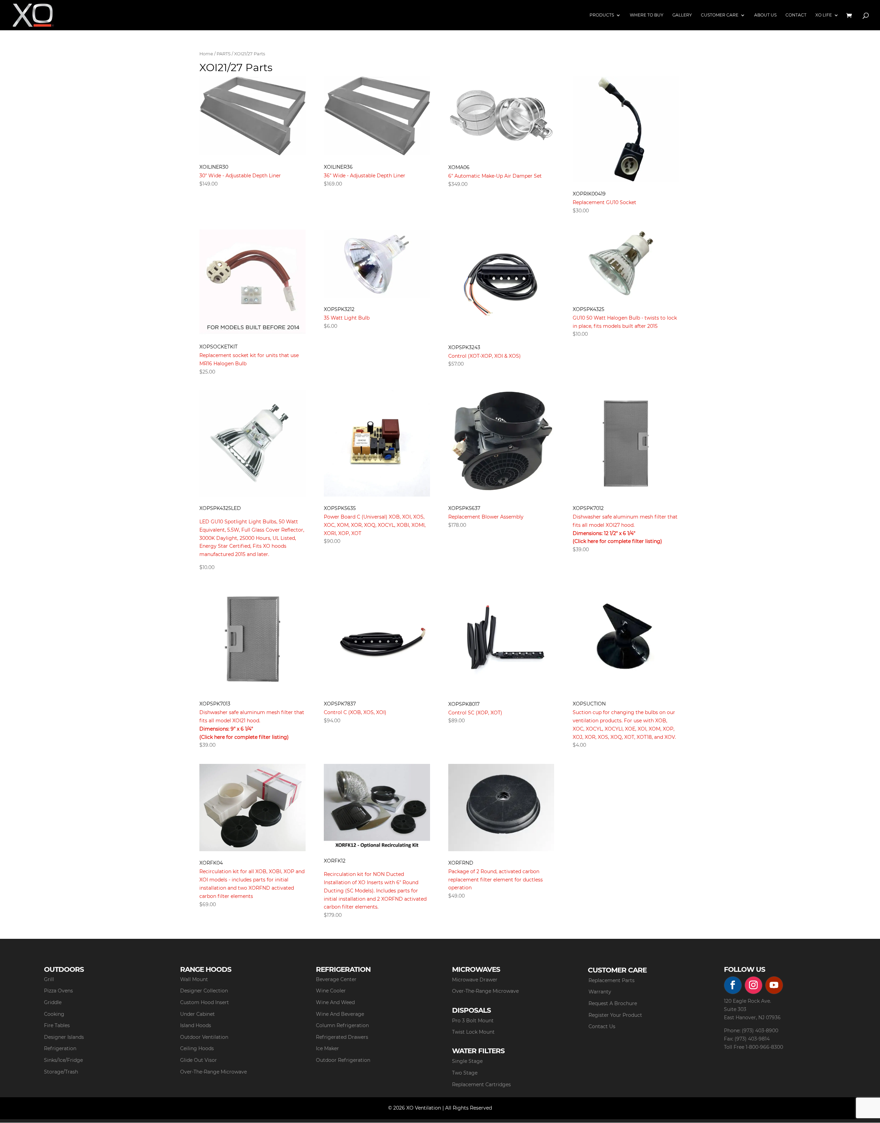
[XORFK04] (252, 807)
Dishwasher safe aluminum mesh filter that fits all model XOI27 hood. (625, 525)
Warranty (599, 992)
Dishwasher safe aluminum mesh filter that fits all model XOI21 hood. (251, 720)
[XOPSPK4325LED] (252, 443)
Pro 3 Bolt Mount (473, 1021)
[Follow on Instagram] (753, 985)
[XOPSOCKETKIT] (252, 282)
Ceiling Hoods (197, 1048)
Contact (795, 15)
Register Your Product (615, 1015)
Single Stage (467, 1061)
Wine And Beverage (340, 1014)
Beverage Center (336, 979)
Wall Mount (194, 979)
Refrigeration (60, 1048)
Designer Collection (204, 991)
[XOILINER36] (377, 115)
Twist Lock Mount (473, 1032)
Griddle (53, 1002)
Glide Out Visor (198, 1060)
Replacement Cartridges (481, 1084)
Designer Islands (64, 1037)
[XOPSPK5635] (377, 443)
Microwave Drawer (474, 980)
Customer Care (719, 15)
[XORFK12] (377, 806)
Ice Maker (327, 1048)
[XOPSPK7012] (626, 443)
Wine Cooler (331, 991)
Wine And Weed (335, 1002)
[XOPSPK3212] (377, 264)
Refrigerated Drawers (342, 1037)
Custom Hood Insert (204, 1002)
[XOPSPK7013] (252, 639)
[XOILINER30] (252, 115)
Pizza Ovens (58, 991)
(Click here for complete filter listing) (617, 541)
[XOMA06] (501, 116)
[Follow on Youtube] (774, 985)
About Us (765, 15)
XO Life (823, 15)
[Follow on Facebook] (733, 985)
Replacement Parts (611, 980)
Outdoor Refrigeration (343, 1060)
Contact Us (601, 1026)
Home (206, 53)
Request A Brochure (612, 1003)
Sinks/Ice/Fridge (63, 1060)
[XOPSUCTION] (626, 639)
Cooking (54, 1014)
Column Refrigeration (342, 1025)
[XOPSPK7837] (377, 639)
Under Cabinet (197, 1014)
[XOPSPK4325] (626, 264)
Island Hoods (195, 1025)
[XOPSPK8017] (501, 639)
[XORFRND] (501, 807)
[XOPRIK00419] (626, 129)
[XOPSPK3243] (501, 283)
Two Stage (464, 1073)
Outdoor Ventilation (204, 1037)
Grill (49, 979)
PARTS (224, 53)
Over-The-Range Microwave (213, 1072)
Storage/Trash (61, 1072)
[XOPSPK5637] (501, 443)
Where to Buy (646, 15)
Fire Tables (57, 1025)
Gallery (682, 15)
